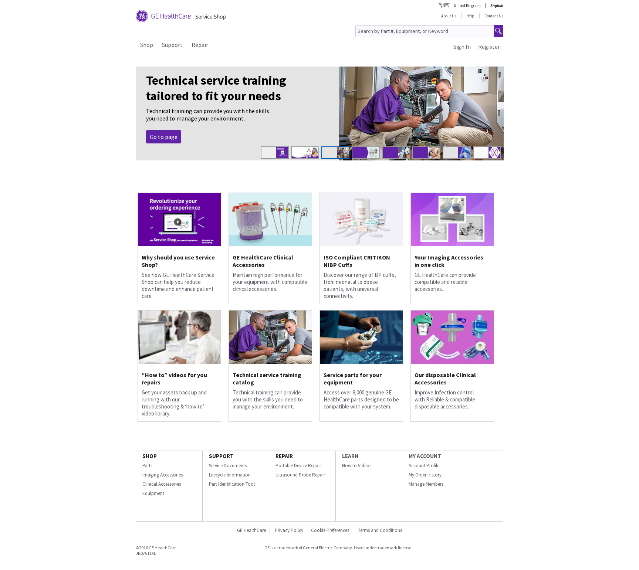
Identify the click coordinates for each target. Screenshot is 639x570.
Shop (146, 44)
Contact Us (493, 15)
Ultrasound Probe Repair (300, 475)
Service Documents (228, 465)
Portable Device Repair (298, 465)
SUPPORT (221, 455)
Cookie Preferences (330, 530)
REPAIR (284, 455)
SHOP (149, 455)
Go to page (164, 136)
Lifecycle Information (230, 475)
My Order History (425, 475)
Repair (200, 44)
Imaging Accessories (162, 475)
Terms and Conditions (380, 530)
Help (470, 15)
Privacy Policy (288, 530)
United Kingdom (467, 5)
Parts (147, 465)
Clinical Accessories (161, 484)
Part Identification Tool (232, 484)
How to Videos (356, 465)
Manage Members (426, 484)
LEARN (350, 455)
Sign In (462, 46)
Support (172, 44)
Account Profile (424, 465)
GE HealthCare (251, 530)
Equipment (153, 493)
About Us (448, 15)
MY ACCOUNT (425, 455)
